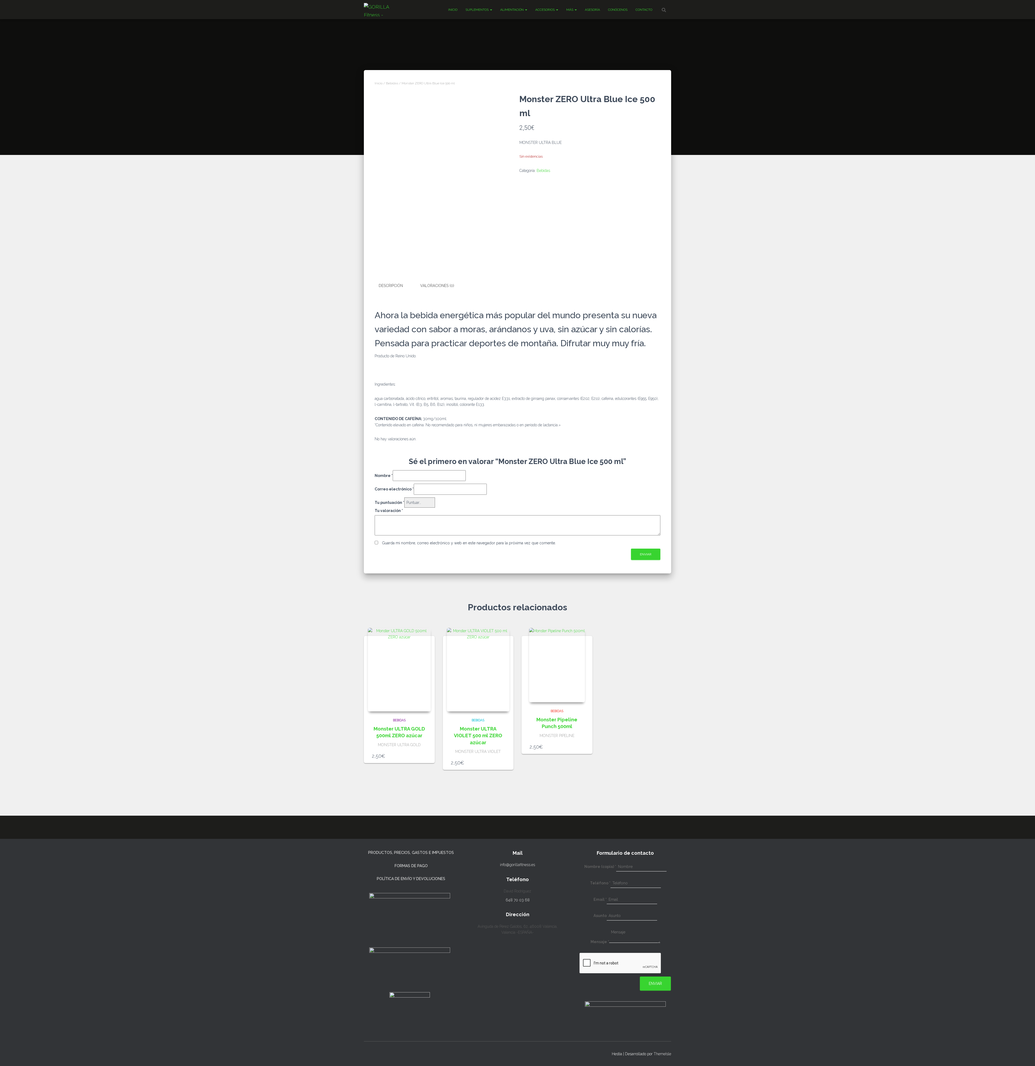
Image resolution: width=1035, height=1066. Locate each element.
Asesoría (592, 10)
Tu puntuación (389, 502)
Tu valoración (389, 510)
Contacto (644, 10)
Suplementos (477, 10)
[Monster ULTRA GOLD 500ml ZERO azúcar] (399, 669)
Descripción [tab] (391, 285)
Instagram (368, 1053)
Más (570, 10)
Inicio (452, 10)
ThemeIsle (662, 1054)
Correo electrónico (394, 489)
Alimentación (512, 10)
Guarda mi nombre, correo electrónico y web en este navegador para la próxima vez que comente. (469, 543)
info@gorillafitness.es (517, 865)
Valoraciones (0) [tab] (437, 285)
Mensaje (600, 942)
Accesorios (545, 10)
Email (600, 899)
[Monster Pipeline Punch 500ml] (557, 665)
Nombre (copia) (600, 866)
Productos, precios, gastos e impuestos (411, 852)
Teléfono (600, 883)
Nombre (384, 475)
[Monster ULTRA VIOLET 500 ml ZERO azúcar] (478, 669)
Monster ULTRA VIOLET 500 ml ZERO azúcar (478, 735)
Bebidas (392, 83)
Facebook (378, 1053)
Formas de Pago (411, 866)
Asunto (600, 915)
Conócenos (617, 10)
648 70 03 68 (518, 900)
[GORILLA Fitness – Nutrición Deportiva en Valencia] (382, 9)
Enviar (655, 983)
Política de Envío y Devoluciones (411, 879)
